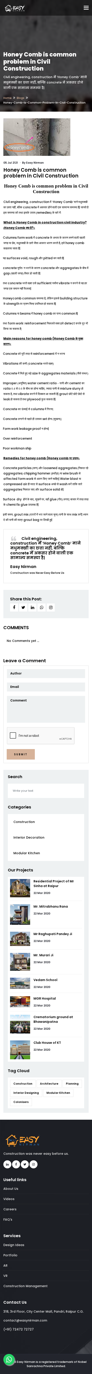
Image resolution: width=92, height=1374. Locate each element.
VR (5, 1276)
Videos (9, 1199)
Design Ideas (13, 1245)
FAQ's (7, 1219)
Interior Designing (26, 1093)
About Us (10, 1188)
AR (5, 1265)
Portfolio (10, 1255)
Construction (24, 822)
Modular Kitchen (26, 853)
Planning (72, 1084)
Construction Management (25, 1286)
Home (7, 98)
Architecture (49, 1084)
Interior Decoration (28, 837)
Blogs (20, 98)
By (33, 163)
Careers (10, 1209)
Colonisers (21, 1102)
